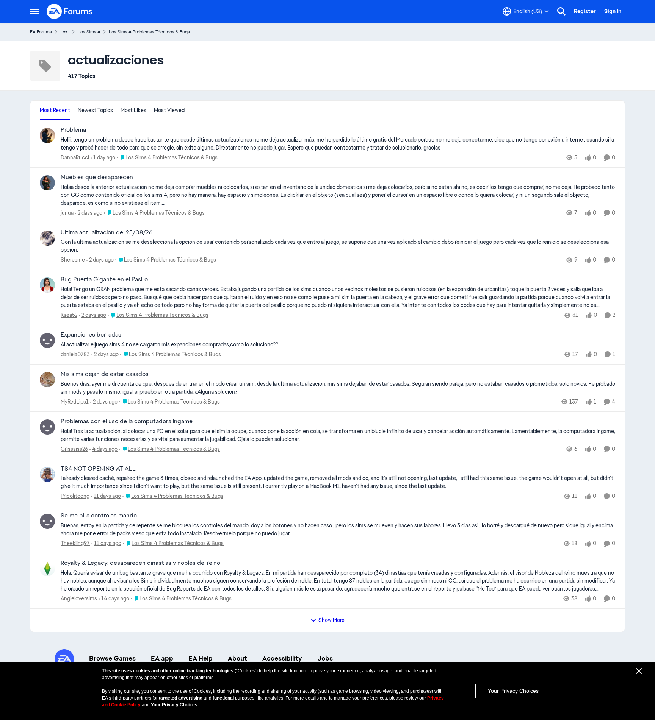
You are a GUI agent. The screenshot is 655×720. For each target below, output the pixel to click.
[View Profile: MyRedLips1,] (47, 379)
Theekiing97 (75, 543)
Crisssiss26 (74, 449)
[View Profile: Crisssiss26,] (47, 427)
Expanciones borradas (91, 334)
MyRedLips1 (75, 401)
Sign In (612, 11)
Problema (73, 130)
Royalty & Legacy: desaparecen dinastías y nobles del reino (140, 563)
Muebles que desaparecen (97, 177)
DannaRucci (75, 157)
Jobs (325, 658)
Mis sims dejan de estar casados (105, 374)
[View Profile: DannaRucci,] (47, 135)
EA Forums (41, 32)
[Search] (561, 11)
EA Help (200, 658)
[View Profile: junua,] (47, 182)
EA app (162, 658)
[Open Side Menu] (34, 11)
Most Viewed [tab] (169, 110)
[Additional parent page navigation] (64, 31)
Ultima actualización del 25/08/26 (106, 232)
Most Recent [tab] (55, 110)
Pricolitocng (75, 495)
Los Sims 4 (89, 32)
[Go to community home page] (70, 11)
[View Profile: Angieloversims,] (47, 568)
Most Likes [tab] (133, 110)
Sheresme (73, 259)
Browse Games (112, 658)
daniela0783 (75, 354)
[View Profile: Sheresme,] (47, 238)
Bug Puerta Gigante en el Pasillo (104, 279)
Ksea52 (69, 315)
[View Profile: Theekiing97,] (47, 521)
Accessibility (282, 658)
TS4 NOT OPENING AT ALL (98, 468)
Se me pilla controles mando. (99, 515)
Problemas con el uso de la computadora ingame (127, 421)
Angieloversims (79, 598)
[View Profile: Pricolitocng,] (47, 474)
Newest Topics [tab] (95, 110)
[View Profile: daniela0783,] (47, 340)
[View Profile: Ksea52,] (47, 285)
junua (67, 212)
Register (585, 11)
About (237, 658)
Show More (331, 620)
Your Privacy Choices (513, 691)
